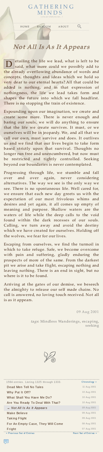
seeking (92, 326)
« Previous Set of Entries (20, 433)
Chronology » (89, 382)
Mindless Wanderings (60, 322)
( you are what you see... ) (51, 17)
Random (44, 26)
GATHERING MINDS (51, 10)
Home (25, 26)
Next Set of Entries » (85, 433)
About (63, 26)
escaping (90, 322)
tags (34, 322)
